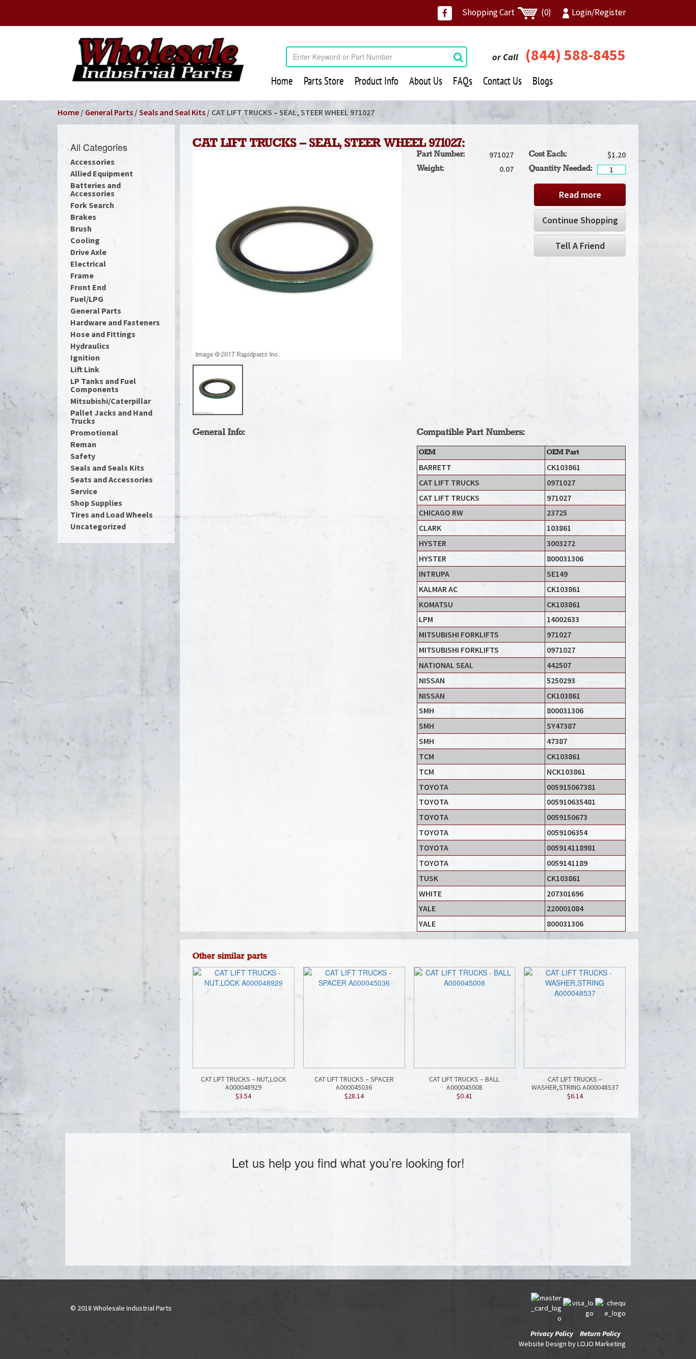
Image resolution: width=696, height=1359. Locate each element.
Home (282, 81)
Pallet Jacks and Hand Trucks (111, 416)
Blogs (542, 81)
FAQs (462, 81)
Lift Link (84, 369)
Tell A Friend (580, 245)
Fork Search (92, 205)
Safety (82, 456)
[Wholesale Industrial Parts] (157, 59)
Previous (177, 390)
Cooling (85, 240)
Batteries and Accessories (95, 189)
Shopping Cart (506, 12)
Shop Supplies (96, 503)
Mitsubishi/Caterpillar (110, 401)
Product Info (376, 81)
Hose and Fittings (103, 334)
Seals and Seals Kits (107, 468)
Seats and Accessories (111, 479)
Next (417, 390)
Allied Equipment (101, 173)
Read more (580, 194)
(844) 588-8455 (575, 54)
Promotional (94, 432)
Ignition (85, 357)
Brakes (83, 217)
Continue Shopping (580, 220)
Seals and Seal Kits (172, 112)
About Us (425, 81)
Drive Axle (88, 252)
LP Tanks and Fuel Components (103, 385)
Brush (81, 228)
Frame (82, 275)
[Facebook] (445, 13)
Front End (88, 287)
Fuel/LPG (86, 299)
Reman (83, 444)
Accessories (92, 162)
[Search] (458, 56)
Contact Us (502, 81)
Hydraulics (90, 346)
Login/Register (599, 12)
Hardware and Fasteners (115, 322)
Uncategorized (98, 526)
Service (83, 491)
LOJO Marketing (601, 1343)
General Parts (109, 112)
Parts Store (324, 81)
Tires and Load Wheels (111, 514)
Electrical (88, 264)
